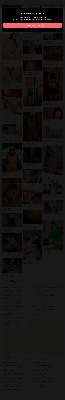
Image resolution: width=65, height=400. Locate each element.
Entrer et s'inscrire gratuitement (32, 25)
